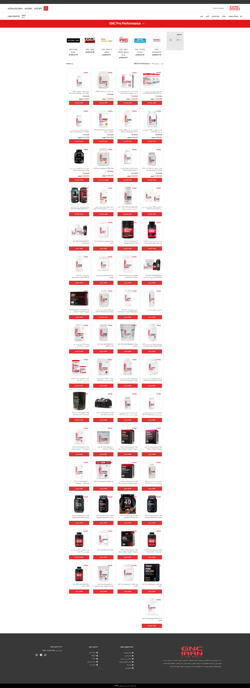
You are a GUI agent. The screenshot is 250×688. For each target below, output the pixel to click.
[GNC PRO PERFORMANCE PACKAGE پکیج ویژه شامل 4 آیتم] (152, 264)
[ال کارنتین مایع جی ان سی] (152, 298)
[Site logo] (235, 8)
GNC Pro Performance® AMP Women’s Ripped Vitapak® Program (153, 449)
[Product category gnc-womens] (157, 45)
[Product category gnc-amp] (90, 44)
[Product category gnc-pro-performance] (123, 47)
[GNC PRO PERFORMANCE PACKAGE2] (79, 229)
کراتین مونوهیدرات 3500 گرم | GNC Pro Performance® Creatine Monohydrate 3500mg (152, 170)
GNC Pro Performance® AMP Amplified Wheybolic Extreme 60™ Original (80, 518)
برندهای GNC (155, 64)
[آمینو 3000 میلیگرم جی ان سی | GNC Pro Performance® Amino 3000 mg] (103, 298)
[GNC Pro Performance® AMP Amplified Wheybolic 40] (127, 504)
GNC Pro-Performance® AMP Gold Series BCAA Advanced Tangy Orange (80, 415)
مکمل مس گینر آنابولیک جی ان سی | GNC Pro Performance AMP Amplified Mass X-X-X (79, 170)
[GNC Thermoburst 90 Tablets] (103, 538)
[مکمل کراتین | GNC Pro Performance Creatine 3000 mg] (79, 264)
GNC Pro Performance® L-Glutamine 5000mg (105, 448)
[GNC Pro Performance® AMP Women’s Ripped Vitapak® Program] (152, 435)
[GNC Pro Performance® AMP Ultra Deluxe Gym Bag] (103, 401)
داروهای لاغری (28, 8)
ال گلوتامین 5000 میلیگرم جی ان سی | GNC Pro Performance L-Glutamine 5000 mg (152, 209)
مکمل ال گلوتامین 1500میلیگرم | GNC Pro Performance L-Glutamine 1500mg (129, 170)
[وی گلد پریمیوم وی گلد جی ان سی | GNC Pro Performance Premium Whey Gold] (152, 367)
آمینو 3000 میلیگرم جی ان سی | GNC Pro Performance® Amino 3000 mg (104, 312)
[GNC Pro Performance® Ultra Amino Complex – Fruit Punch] (79, 435)
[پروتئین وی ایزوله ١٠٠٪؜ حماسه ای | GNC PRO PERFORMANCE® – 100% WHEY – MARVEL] (79, 195)
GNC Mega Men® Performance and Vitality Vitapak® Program (79, 311)
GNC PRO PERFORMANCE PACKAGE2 (81, 242)
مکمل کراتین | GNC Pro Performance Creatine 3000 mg (80, 277)
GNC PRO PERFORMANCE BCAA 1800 (81, 585)
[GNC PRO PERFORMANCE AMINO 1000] (103, 332)
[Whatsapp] (45, 655)
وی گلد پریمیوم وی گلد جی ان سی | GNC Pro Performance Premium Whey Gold (152, 380)
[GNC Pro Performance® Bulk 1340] (103, 156)
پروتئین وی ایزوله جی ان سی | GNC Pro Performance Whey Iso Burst (152, 345)
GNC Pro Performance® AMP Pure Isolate (152, 585)
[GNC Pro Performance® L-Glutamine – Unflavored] (79, 469)
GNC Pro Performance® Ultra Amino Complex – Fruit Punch (80, 448)
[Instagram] (36, 655)
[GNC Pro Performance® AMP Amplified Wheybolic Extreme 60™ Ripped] (103, 504)
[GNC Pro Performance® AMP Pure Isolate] (152, 572)
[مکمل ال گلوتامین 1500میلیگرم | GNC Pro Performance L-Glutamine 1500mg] (127, 156)
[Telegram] (41, 655)
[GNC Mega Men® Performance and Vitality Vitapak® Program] (79, 298)
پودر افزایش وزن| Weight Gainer (104, 91)
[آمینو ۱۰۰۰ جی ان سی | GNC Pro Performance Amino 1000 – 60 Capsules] (152, 229)
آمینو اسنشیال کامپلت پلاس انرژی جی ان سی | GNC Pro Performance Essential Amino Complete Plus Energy (103, 210)
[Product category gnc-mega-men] (107, 45)
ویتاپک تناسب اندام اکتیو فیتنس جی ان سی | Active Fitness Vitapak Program (128, 93)
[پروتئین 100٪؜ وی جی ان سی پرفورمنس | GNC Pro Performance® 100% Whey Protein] (79, 332)
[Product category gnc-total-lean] (140, 45)
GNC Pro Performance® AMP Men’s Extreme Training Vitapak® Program (128, 483)
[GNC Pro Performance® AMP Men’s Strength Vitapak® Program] (127, 435)
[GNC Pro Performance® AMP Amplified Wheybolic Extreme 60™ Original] (79, 504)
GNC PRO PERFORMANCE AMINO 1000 (105, 345)
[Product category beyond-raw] (73, 45)
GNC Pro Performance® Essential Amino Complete (103, 131)
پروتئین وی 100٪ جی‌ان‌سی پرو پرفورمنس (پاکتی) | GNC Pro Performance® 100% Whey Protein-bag (105, 381)
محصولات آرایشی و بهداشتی (15, 8)
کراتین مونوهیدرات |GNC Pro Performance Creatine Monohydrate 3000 (128, 312)
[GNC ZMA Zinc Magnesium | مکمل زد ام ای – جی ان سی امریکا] (127, 195)
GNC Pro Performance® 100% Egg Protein (128, 585)
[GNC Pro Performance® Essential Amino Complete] (103, 118)
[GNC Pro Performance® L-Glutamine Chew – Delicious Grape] (103, 572)
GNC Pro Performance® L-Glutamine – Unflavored (81, 482)
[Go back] (143, 24)
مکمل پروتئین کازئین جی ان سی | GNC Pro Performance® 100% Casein (128, 380)
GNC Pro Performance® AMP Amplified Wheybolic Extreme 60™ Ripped (104, 518)
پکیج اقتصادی (38, 8)
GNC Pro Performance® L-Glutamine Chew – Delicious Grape (103, 585)
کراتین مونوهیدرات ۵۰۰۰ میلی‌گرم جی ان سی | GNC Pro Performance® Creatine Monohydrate (80, 381)
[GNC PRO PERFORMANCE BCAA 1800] (79, 572)
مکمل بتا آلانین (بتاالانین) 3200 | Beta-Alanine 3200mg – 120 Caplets (79, 92)
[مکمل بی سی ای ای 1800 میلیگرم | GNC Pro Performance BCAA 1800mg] (127, 118)
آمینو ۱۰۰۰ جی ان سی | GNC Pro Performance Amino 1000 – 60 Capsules (153, 243)
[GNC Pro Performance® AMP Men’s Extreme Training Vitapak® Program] (127, 469)
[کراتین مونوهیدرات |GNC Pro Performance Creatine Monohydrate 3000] (127, 298)
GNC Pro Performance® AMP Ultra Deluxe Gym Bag (104, 414)
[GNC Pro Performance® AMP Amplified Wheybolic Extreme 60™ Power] (152, 504)
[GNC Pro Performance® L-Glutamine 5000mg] (103, 435)
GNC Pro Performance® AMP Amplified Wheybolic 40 (129, 517)
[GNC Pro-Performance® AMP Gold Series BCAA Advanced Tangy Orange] (79, 401)
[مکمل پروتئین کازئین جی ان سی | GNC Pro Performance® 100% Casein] (127, 367)
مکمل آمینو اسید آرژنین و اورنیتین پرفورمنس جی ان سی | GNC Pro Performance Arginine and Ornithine (128, 416)
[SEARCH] (46, 8)
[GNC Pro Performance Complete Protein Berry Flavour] (127, 264)
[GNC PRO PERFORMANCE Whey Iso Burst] (127, 332)
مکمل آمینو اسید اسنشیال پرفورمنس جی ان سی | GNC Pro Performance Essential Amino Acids (152, 415)
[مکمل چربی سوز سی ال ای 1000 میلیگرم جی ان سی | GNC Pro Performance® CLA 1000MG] (152, 469)
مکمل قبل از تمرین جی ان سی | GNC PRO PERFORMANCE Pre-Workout (152, 93)
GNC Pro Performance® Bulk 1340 (103, 168)
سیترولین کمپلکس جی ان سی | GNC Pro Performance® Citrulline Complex (79, 132)
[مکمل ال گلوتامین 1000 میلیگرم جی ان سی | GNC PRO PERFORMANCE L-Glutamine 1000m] (152, 118)
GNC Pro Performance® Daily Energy (104, 277)
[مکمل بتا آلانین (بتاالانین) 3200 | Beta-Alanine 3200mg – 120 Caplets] (79, 79)
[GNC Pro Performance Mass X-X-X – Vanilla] (152, 607)
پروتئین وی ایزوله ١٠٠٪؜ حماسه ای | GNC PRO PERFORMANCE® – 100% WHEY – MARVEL (80, 209)
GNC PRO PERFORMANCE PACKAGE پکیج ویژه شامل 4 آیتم (152, 277)
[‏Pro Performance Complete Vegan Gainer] (103, 229)
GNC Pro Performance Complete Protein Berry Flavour (128, 277)
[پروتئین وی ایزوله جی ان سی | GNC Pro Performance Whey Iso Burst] (152, 332)
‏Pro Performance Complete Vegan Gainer (104, 242)
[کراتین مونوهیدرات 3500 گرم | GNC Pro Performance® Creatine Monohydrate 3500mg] (152, 156)
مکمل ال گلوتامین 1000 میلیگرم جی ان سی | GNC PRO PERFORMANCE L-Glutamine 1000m (152, 133)
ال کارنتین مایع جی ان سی (154, 310)
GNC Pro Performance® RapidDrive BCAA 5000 (131, 242)
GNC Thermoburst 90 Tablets (105, 550)
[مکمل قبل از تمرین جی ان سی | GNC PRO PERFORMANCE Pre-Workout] (152, 79)
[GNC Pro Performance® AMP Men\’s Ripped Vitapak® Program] (127, 538)
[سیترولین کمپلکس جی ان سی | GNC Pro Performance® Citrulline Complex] (79, 118)
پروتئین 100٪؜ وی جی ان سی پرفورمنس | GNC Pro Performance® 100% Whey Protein (79, 346)
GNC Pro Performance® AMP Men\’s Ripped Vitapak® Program (128, 551)
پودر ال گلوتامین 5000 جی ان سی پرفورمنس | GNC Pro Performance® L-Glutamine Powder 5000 (80, 553)
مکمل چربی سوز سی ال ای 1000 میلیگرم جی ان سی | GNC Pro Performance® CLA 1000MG (153, 483)
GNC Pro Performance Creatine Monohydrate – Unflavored (153, 551)
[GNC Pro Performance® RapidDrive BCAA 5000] (127, 229)
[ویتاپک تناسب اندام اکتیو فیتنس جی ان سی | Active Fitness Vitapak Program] (127, 79)
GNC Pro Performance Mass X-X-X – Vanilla (152, 620)
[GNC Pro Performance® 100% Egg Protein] (127, 572)
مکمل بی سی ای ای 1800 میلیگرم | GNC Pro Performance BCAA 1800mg (128, 132)
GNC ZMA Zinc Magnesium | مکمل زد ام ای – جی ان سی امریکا (128, 208)
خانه (162, 64)
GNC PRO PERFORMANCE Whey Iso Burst (128, 345)
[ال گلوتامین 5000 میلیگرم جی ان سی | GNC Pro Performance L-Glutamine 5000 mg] (152, 195)
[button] (103, 180)
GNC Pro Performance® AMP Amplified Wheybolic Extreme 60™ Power (153, 518)
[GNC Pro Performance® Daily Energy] (103, 264)
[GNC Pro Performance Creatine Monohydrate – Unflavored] (152, 538)
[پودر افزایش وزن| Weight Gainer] (103, 79)
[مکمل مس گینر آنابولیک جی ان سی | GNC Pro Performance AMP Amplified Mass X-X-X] (79, 156)
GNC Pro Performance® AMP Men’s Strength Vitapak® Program (128, 448)
